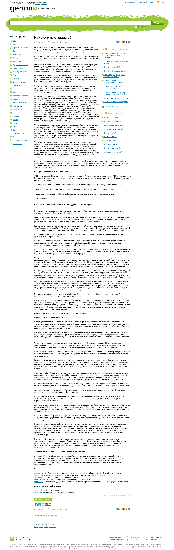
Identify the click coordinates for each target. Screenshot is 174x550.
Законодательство (19, 72)
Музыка (15, 99)
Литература (17, 92)
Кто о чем (133, 539)
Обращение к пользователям (121, 548)
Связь (15, 127)
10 (117, 107)
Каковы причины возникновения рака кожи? (114, 81)
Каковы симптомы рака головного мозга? (112, 87)
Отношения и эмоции (20, 113)
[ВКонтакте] (117, 42)
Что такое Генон (115, 537)
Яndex (41, 527)
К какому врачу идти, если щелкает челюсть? (114, 76)
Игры (14, 75)
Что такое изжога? (110, 144)
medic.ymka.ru (40, 479)
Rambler (46, 527)
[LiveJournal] (126, 42)
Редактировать (41, 42)
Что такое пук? (109, 133)
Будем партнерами (117, 539)
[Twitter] (119, 42)
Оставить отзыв (43, 500)
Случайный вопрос (144, 27)
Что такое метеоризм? (112, 122)
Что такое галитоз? (111, 118)
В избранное (54, 42)
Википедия (52, 527)
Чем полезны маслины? (113, 125)
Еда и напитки (18, 68)
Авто (14, 41)
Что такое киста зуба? (112, 148)
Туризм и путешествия (21, 133)
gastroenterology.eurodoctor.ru (46, 475)
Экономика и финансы (21, 140)
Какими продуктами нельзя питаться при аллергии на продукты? (114, 55)
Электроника (17, 144)
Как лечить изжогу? (111, 140)
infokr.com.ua (39, 492)
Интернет (16, 78)
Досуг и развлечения (20, 65)
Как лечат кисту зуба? (112, 152)
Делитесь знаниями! (47, 8)
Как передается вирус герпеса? (116, 98)
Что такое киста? (110, 137)
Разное (15, 120)
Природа (16, 116)
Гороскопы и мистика (20, 48)
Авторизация (131, 2)
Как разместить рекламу (154, 537)
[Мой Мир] (124, 42)
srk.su (36, 490)
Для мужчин (17, 58)
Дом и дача (17, 61)
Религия (16, 123)
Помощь (142, 2)
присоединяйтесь (41, 4)
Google (36, 527)
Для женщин (17, 54)
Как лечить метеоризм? (113, 129)
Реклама (151, 2)
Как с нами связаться (153, 539)
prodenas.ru (38, 482)
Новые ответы (18, 109)
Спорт (15, 130)
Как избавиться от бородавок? (115, 102)
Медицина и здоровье (21, 96)
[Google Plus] (129, 42)
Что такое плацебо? (111, 67)
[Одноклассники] (121, 42)
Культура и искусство (20, 89)
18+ (162, 2)
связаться (18, 546)
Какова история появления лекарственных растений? (114, 93)
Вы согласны (134, 537)
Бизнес (15, 44)
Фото (14, 137)
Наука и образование (20, 102)
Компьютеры (17, 85)
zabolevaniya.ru (40, 477)
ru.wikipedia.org (40, 473)
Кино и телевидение (20, 82)
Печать (64, 42)
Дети (14, 51)
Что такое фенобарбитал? (114, 71)
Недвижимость (18, 106)
